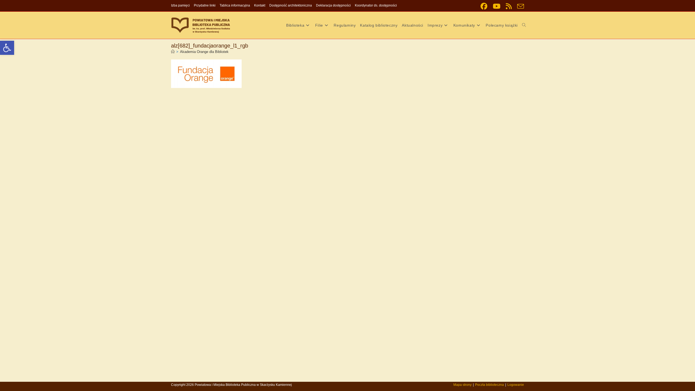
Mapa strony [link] (462, 385)
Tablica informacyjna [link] (235, 5)
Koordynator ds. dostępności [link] (376, 5)
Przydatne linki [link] (205, 5)
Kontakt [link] (259, 5)
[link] (7, 48)
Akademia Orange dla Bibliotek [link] (204, 52)
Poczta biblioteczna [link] (489, 385)
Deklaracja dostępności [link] (333, 5)
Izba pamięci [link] (180, 5)
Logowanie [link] (515, 385)
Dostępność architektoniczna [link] (290, 5)
